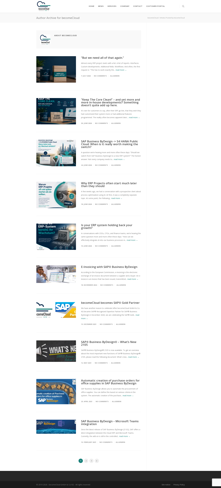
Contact (137, 6)
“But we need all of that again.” (102, 57)
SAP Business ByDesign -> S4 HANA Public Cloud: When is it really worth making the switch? (109, 144)
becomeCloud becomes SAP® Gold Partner (110, 303)
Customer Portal (155, 6)
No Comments (100, 76)
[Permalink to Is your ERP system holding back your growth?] (56, 237)
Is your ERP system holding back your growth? (106, 226)
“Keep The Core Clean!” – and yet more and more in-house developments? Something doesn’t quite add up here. (110, 102)
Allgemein (114, 76)
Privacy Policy (179, 484)
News (101, 6)
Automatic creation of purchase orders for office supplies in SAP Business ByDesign (110, 381)
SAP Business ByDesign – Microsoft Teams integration (110, 422)
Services (111, 6)
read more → (121, 70)
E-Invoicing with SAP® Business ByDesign (109, 267)
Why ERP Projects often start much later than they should (109, 184)
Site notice (166, 484)
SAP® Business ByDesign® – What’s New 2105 (108, 343)
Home (91, 6)
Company (124, 6)
